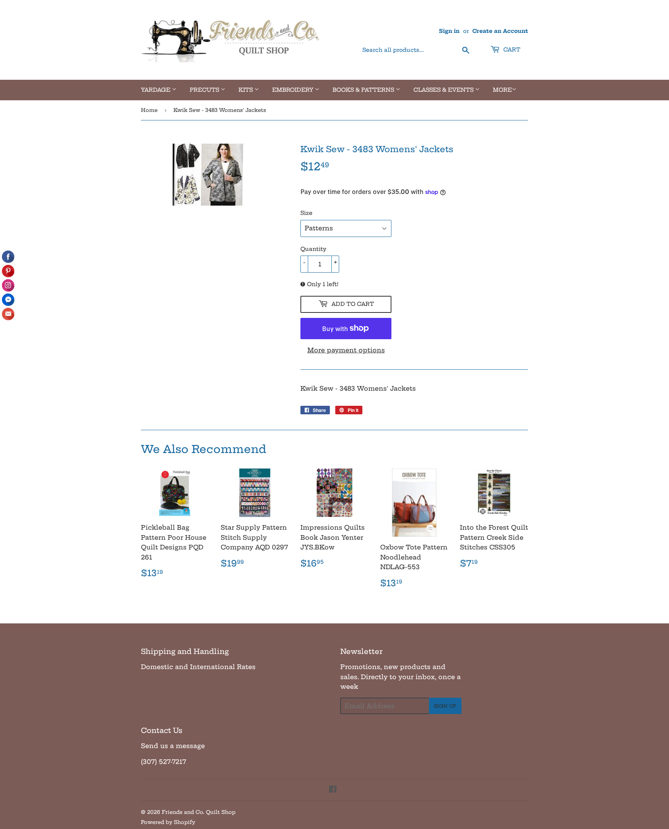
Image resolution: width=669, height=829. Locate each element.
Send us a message (173, 746)
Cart (511, 49)
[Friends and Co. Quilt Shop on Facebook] (333, 790)
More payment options (346, 350)
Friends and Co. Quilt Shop (198, 812)
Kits (246, 89)
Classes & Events (444, 89)
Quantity (313, 248)
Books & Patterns (364, 89)
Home (149, 110)
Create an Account (500, 31)
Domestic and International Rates (198, 667)
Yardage (156, 89)
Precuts (205, 89)
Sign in (449, 31)
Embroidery (293, 89)
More (502, 89)
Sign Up (445, 706)
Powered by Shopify (168, 822)
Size (306, 212)
